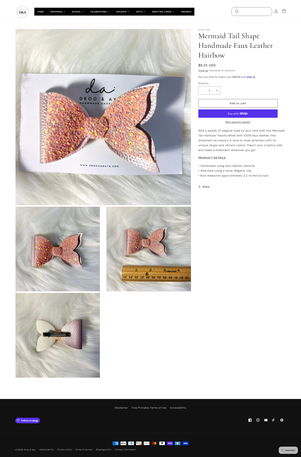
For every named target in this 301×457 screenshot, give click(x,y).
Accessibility (178, 407)
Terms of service (83, 449)
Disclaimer (121, 407)
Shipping (203, 70)
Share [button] (205, 186)
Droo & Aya (30, 449)
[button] (237, 12)
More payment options (238, 122)
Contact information (125, 449)
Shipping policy (104, 449)
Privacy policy (64, 449)
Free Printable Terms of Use (149, 407)
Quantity (203, 83)
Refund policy (47, 449)
